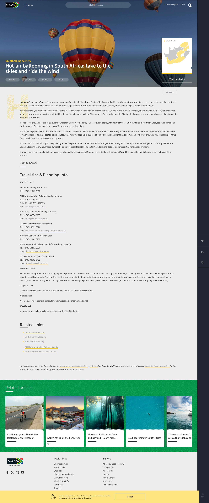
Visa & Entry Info (61, 481)
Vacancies (58, 484)
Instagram (64, 366)
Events (106, 474)
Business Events (61, 463)
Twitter (83, 366)
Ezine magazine (110, 484)
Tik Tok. (94, 366)
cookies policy (86, 498)
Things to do (108, 467)
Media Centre (109, 477)
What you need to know (113, 463)
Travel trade (59, 467)
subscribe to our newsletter (157, 366)
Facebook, (75, 366)
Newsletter (107, 481)
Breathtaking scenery (18, 61)
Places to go (108, 470)
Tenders (57, 488)
